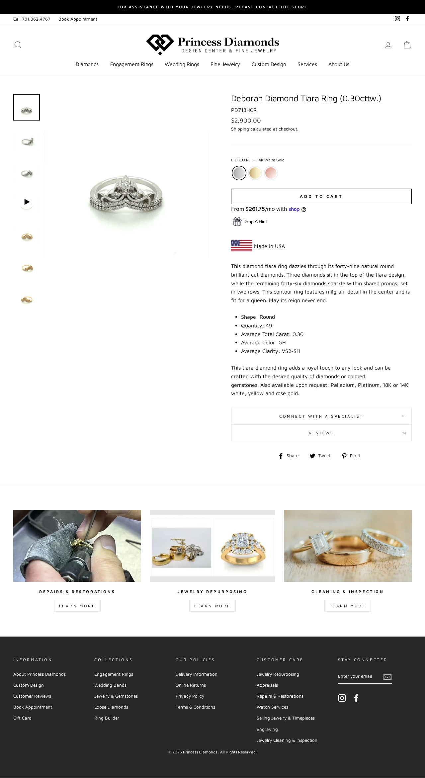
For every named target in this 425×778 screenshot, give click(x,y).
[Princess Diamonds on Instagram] (342, 698)
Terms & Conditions (195, 707)
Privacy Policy (190, 696)
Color (258, 159)
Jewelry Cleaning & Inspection (287, 740)
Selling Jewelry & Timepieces (286, 718)
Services (307, 64)
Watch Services (272, 707)
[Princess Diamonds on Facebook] (356, 698)
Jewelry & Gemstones (116, 696)
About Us (338, 64)
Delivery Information (196, 674)
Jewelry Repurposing (278, 674)
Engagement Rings (131, 64)
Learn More (77, 605)
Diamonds (87, 64)
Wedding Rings (182, 64)
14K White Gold (239, 173)
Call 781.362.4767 (31, 19)
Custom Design (269, 64)
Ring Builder (106, 718)
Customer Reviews (32, 696)
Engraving (267, 729)
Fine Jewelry (225, 64)
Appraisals (267, 685)
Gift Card (22, 718)
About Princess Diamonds (39, 674)
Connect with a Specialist (321, 416)
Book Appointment (77, 19)
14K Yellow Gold (255, 173)
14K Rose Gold (271, 173)
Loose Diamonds (111, 707)
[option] (212, 7)
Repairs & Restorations (280, 696)
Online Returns (191, 685)
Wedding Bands (110, 685)
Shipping (240, 128)
